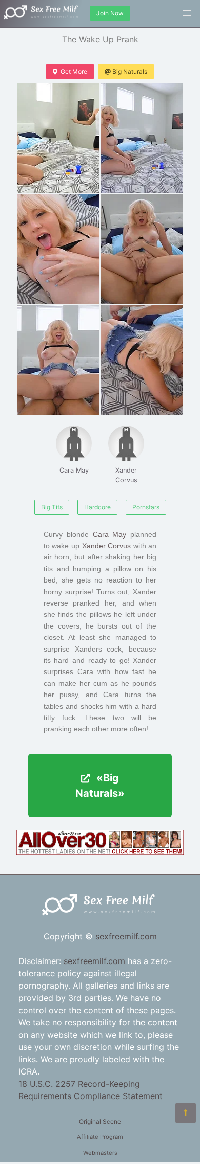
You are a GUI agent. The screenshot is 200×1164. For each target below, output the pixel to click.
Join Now (110, 13)
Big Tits (52, 507)
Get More (74, 71)
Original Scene (100, 1121)
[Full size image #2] (58, 249)
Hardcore (97, 507)
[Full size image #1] (142, 138)
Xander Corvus (126, 475)
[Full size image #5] (142, 360)
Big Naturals (129, 71)
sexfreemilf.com (126, 936)
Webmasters (100, 1152)
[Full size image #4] (58, 360)
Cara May (74, 470)
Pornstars (145, 507)
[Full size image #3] (142, 249)
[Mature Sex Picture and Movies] (100, 851)
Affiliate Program (100, 1136)
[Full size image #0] (58, 138)
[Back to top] (185, 1113)
